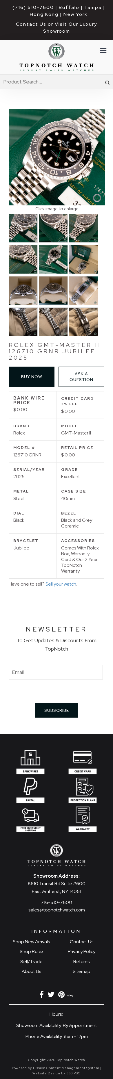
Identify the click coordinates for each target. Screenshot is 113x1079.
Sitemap (81, 971)
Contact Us (82, 942)
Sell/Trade (31, 962)
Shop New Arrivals (31, 942)
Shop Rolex (31, 951)
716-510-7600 (56, 902)
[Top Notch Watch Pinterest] (62, 996)
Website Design (46, 1073)
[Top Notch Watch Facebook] (43, 996)
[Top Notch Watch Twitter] (52, 996)
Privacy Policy (81, 951)
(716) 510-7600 (33, 7)
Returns (81, 962)
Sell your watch (60, 584)
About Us (31, 971)
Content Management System (72, 1068)
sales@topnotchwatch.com (56, 910)
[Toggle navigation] (103, 51)
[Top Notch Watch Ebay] (71, 996)
